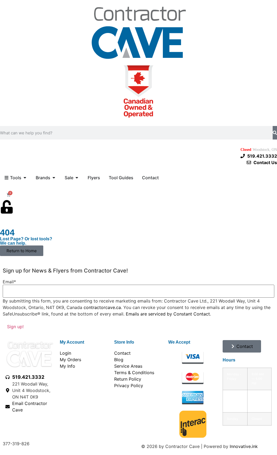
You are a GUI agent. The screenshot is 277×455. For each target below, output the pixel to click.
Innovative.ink (244, 446)
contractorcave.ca (102, 307)
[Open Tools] (25, 177)
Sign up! (15, 326)
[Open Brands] (54, 177)
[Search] (275, 133)
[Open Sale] (77, 177)
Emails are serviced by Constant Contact (168, 314)
